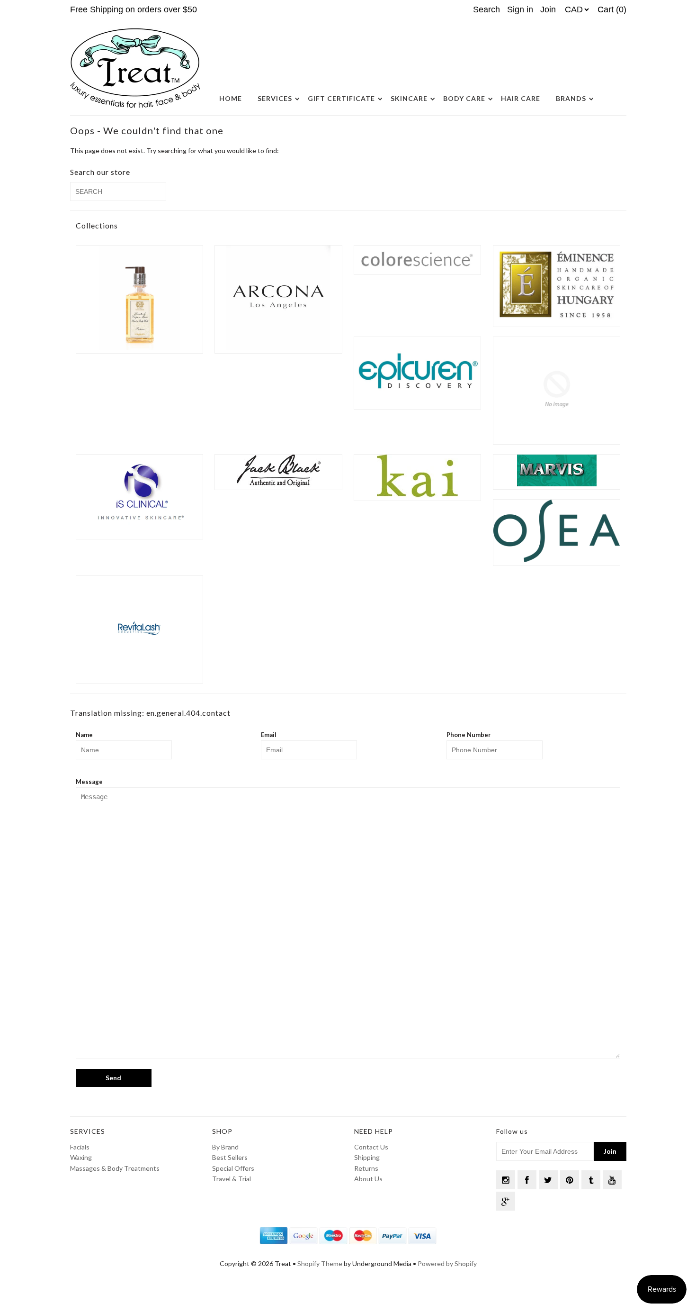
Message (89, 781)
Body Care (464, 98)
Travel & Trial (231, 1179)
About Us (368, 1179)
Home (230, 98)
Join (548, 9)
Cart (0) (612, 9)
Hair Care (520, 98)
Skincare (409, 98)
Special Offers (233, 1168)
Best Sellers (230, 1157)
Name (84, 735)
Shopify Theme (319, 1263)
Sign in (520, 9)
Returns (366, 1168)
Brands (571, 98)
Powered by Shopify (447, 1263)
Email (269, 735)
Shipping (367, 1157)
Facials (79, 1147)
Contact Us (371, 1147)
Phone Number (468, 735)
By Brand (225, 1147)
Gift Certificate (341, 98)
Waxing (81, 1157)
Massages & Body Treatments (115, 1168)
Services (275, 98)
